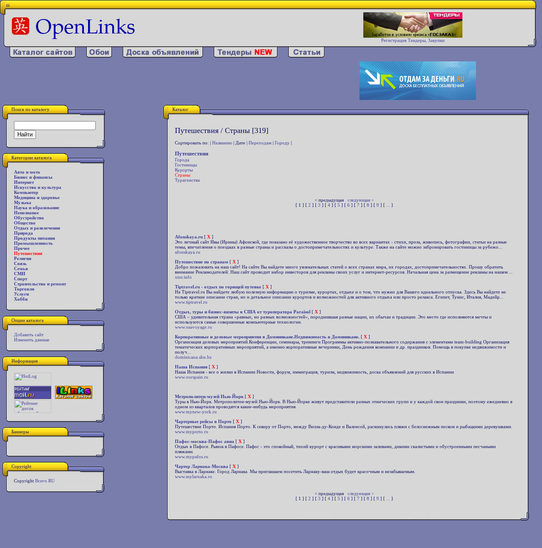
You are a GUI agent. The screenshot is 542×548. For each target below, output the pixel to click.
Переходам (260, 142)
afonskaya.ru (187, 252)
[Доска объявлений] (163, 55)
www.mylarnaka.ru (193, 476)
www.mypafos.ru (191, 456)
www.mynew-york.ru (196, 411)
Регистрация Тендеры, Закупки (413, 40)
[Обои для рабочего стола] (99, 55)
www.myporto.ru (191, 431)
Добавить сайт (29, 334)
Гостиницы (186, 164)
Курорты (184, 169)
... (388, 205)
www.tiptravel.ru (191, 301)
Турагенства (187, 180)
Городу (282, 142)
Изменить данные (32, 339)
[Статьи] (306, 55)
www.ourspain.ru (191, 376)
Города (182, 159)
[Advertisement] (176, 81)
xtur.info (183, 277)
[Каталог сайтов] (42, 55)
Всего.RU (45, 480)
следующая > (361, 199)
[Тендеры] (245, 55)
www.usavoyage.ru (193, 326)
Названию (222, 142)
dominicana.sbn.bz (193, 357)
